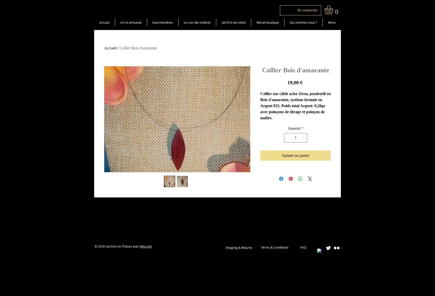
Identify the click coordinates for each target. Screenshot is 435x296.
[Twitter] (328, 248)
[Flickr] (337, 248)
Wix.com (146, 246)
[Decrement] (288, 137)
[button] (333, 9)
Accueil (110, 48)
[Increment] (303, 137)
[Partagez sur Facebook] (281, 179)
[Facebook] (320, 251)
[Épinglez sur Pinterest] (291, 179)
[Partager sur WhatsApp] (300, 179)
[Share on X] (310, 179)
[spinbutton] (295, 137)
